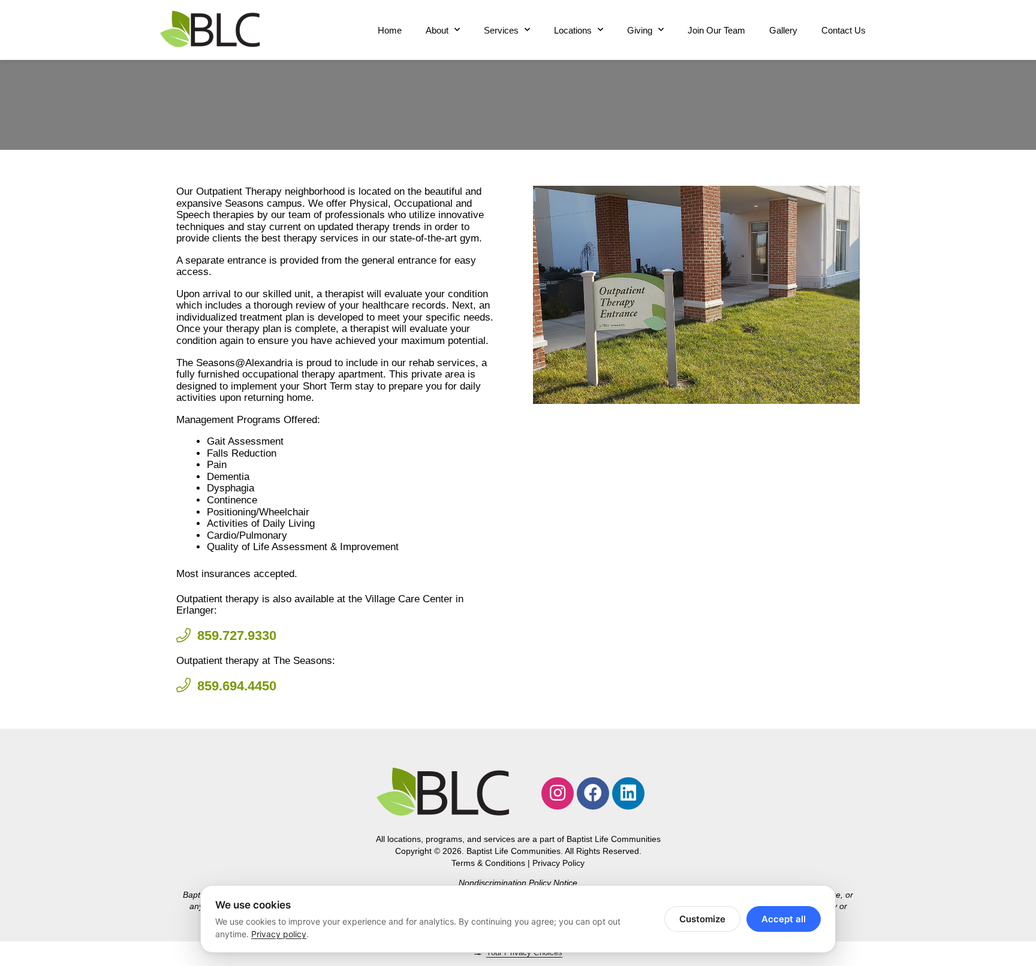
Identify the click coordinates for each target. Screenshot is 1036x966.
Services (501, 30)
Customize (702, 919)
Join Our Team (716, 30)
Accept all (783, 919)
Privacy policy (278, 934)
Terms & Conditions (488, 863)
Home (390, 30)
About (437, 30)
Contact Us (843, 30)
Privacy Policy (558, 863)
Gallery (783, 30)
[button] (548, 295)
